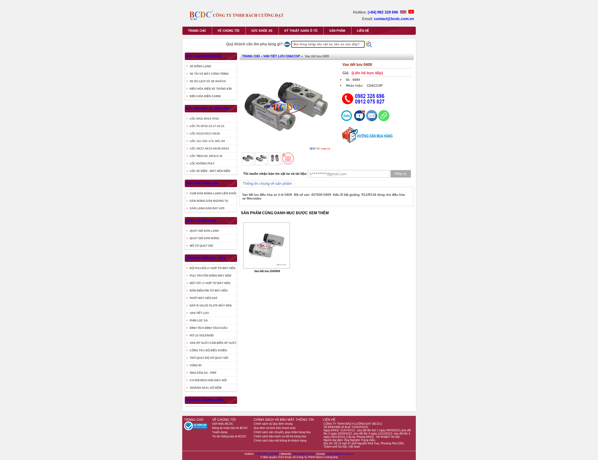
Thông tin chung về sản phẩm (267, 183)
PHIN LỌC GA (199, 320)
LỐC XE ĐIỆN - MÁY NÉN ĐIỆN (210, 171)
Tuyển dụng (219, 432)
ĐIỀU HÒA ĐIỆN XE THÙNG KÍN (211, 88)
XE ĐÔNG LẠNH (200, 66)
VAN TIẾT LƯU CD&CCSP (281, 56)
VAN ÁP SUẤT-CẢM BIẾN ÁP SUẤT (213, 343)
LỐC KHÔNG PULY (202, 163)
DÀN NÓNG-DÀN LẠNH (202, 183)
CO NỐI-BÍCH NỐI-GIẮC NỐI (208, 380)
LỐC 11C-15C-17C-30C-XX (207, 141)
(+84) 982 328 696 (383, 12)
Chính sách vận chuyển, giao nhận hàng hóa (282, 432)
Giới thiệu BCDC (222, 423)
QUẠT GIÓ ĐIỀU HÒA (201, 220)
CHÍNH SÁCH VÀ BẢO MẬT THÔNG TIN (284, 419)
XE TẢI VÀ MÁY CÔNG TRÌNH (209, 73)
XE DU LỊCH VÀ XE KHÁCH (208, 81)
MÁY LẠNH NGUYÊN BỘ (203, 56)
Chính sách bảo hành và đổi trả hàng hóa (280, 436)
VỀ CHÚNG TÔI (228, 30)
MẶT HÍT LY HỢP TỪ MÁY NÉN (210, 283)
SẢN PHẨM (337, 30)
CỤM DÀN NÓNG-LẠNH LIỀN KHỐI (213, 193)
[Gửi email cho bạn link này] (372, 120)
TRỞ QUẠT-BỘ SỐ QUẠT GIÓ (209, 358)
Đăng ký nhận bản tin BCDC (230, 428)
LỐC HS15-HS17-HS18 (205, 133)
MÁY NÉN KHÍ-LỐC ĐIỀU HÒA (207, 108)
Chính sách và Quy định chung (273, 423)
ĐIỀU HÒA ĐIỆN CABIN (205, 96)
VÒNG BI (195, 365)
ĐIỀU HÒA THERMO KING (204, 400)
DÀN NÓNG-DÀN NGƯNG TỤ (209, 201)
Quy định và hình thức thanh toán (275, 428)
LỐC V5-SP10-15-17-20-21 (207, 126)
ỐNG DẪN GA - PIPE (203, 372)
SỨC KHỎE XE (262, 30)
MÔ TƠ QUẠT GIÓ (201, 245)
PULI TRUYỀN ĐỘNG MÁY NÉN (210, 275)
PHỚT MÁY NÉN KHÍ (203, 298)
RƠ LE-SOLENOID (202, 335)
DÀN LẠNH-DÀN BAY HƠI (207, 208)
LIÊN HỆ (363, 30)
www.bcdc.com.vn (304, 454)
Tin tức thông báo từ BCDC (229, 436)
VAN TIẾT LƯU (199, 313)
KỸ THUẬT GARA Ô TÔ (300, 30)
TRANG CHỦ (197, 30)
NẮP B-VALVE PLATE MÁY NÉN (211, 305)
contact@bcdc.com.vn (394, 19)
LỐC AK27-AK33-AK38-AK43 (209, 148)
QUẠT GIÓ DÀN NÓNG (204, 238)
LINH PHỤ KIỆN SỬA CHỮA (206, 258)
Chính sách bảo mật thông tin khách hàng (280, 440)
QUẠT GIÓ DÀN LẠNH (204, 230)
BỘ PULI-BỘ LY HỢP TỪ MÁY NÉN (212, 268)
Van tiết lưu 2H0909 (267, 271)
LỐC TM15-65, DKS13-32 (206, 156)
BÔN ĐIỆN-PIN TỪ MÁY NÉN (209, 290)
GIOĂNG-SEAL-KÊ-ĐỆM (205, 387)
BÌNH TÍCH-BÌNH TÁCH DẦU (209, 328)
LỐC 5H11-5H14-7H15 (204, 118)
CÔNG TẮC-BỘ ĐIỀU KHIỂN (208, 350)
